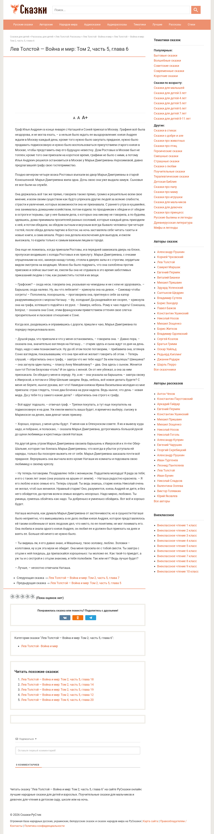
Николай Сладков (169, 480)
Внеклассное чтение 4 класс (177, 540)
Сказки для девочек (168, 207)
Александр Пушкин (170, 252)
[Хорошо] (27, 596)
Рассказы (175, 24)
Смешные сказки (166, 156)
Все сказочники (165, 369)
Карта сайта (150, 821)
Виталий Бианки (168, 277)
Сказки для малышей (169, 88)
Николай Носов (168, 318)
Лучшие (157, 24)
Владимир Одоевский (172, 333)
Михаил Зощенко (169, 323)
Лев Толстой (166, 262)
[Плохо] (17, 596)
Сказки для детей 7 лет (170, 113)
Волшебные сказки (167, 60)
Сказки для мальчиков (170, 202)
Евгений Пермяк (168, 272)
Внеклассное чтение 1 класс (177, 525)
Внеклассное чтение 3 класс (177, 535)
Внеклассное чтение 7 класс (177, 556)
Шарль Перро (166, 364)
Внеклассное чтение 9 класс (177, 566)
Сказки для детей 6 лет (170, 108)
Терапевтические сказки (171, 176)
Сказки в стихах (165, 130)
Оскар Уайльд (167, 349)
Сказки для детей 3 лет (170, 93)
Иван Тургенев (167, 460)
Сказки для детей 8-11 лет (172, 118)
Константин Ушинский (172, 313)
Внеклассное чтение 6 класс (177, 551)
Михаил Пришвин (169, 282)
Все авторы (162, 501)
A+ (85, 117)
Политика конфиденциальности (44, 825)
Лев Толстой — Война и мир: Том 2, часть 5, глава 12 (57, 694)
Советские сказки (166, 65)
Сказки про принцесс (169, 212)
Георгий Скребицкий (171, 450)
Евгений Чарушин (169, 445)
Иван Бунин (165, 475)
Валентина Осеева (170, 486)
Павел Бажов (166, 308)
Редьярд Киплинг (169, 354)
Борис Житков (167, 328)
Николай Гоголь (168, 434)
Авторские (46, 24)
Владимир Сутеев (169, 298)
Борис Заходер (167, 303)
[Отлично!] (32, 596)
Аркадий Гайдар (168, 404)
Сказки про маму (166, 192)
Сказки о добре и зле (168, 135)
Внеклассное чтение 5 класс (177, 546)
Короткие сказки (166, 76)
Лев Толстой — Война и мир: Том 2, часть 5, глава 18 (57, 679)
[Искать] (196, 10)
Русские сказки (23, 24)
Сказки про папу (165, 187)
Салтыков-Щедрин (170, 292)
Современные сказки (169, 71)
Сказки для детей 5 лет (170, 103)
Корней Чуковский (170, 257)
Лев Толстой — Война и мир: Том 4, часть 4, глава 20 (57, 699)
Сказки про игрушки (168, 197)
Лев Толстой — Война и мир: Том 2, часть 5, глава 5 (85, 583)
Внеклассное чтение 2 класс (177, 530)
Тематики (140, 24)
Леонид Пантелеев (170, 465)
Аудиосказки (92, 24)
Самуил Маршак (168, 267)
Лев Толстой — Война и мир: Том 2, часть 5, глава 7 (83, 578)
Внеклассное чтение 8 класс (177, 561)
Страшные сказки (166, 161)
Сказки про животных (169, 140)
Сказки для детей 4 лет (170, 98)
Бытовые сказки (165, 55)
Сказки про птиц (165, 146)
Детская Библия (165, 181)
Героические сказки (168, 151)
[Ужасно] (12, 596)
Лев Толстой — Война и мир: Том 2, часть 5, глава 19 (57, 689)
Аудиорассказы (117, 24)
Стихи (191, 24)
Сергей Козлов (167, 339)
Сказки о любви (165, 166)
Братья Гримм (167, 344)
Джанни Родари (168, 359)
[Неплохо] (22, 596)
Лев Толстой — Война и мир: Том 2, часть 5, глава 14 (57, 684)
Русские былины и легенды (173, 217)
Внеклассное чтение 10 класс (177, 571)
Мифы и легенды (166, 227)
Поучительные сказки (169, 171)
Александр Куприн (170, 440)
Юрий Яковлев (167, 496)
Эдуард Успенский (170, 287)
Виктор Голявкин (169, 491)
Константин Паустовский (175, 399)
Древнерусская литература (173, 222)
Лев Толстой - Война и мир (39, 646)
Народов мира (68, 24)
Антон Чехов (166, 394)
